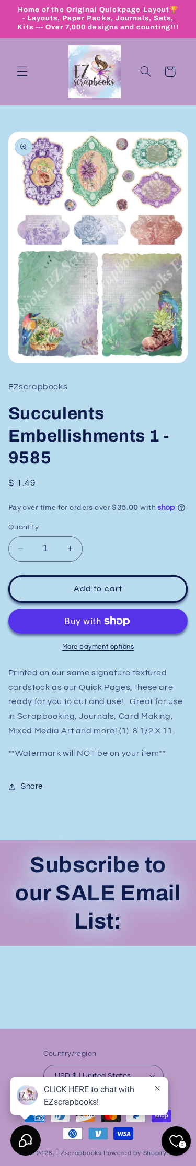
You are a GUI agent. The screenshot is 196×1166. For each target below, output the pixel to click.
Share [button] (32, 786)
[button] (22, 72)
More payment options (98, 647)
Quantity (23, 527)
